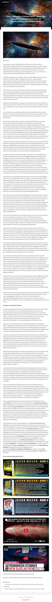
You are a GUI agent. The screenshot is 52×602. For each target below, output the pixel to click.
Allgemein (7, 582)
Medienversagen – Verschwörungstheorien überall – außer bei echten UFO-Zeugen (25, 589)
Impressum (21, 597)
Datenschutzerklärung (29, 597)
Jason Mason (5, 2)
